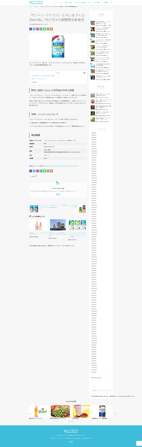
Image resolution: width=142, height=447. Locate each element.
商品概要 (34, 82)
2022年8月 (94, 239)
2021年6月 (94, 270)
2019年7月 (94, 322)
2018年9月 (94, 345)
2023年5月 (94, 218)
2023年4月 (94, 220)
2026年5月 (94, 139)
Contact (61, 245)
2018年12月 (94, 338)
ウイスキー (75, 2)
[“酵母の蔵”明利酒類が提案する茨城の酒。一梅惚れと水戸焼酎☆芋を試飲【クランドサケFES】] (93, 107)
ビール (61, 2)
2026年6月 (94, 137)
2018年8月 (94, 347)
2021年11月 (94, 259)
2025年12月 (94, 151)
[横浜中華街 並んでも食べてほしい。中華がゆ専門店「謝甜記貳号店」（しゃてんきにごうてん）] (93, 35)
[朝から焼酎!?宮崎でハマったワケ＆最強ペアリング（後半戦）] (93, 23)
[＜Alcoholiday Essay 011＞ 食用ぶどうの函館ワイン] (81, 405)
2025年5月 (94, 166)
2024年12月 (94, 178)
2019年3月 (94, 331)
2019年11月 (94, 313)
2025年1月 (94, 175)
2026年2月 (94, 146)
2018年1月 (94, 363)
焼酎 (70, 2)
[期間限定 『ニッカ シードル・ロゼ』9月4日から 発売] (39, 225)
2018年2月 (94, 360)
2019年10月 (94, 315)
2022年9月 (94, 236)
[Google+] (37, 29)
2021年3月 (94, 277)
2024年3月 (94, 198)
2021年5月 (94, 272)
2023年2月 (94, 225)
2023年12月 (94, 205)
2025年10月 (94, 155)
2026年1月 (94, 148)
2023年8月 (94, 211)
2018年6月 (94, 351)
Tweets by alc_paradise (96, 377)
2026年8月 (94, 133)
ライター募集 (96, 2)
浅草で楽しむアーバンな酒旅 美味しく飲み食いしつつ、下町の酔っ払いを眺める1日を (58, 234)
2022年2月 (94, 252)
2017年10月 (94, 369)
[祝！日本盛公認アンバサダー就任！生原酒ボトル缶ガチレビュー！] (93, 71)
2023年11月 (94, 207)
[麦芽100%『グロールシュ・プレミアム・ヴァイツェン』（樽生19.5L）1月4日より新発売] (39, 405)
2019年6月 (94, 324)
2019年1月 (94, 336)
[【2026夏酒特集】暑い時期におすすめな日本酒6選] (93, 65)
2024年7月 (94, 189)
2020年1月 (94, 309)
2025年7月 (94, 162)
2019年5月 (94, 327)
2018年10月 (94, 342)
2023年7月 (94, 214)
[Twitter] (34, 29)
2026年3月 (94, 144)
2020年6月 (94, 297)
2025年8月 (94, 160)
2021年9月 (94, 263)
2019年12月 (94, 311)
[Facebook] (30, 29)
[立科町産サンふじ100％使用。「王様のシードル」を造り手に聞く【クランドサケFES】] (93, 113)
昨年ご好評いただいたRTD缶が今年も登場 (43, 75)
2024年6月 (94, 191)
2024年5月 (94, 193)
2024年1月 (94, 202)
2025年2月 (94, 173)
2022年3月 (94, 250)
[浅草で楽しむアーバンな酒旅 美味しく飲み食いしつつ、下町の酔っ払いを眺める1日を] (58, 225)
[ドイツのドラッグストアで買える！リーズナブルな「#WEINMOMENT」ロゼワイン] (93, 59)
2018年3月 (94, 358)
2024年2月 (94, 200)
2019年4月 (94, 329)
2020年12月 (94, 284)
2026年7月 (94, 135)
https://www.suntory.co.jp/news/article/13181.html (65, 166)
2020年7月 (94, 295)
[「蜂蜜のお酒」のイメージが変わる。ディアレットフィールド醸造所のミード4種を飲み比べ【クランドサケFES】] (93, 77)
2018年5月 (94, 354)
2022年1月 (94, 254)
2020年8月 (94, 293)
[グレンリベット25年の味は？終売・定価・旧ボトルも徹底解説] (93, 29)
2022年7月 (94, 241)
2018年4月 (94, 356)
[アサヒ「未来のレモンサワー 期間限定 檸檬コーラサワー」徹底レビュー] (93, 101)
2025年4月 (94, 169)
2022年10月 (94, 234)
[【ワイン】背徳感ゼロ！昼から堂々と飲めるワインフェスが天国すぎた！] (93, 53)
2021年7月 (94, 268)
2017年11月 (94, 367)
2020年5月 (94, 300)
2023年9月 (94, 209)
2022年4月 (94, 248)
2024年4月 (94, 196)
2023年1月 (94, 227)
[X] (59, 194)
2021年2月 (94, 279)
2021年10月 (94, 261)
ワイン (56, 2)
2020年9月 (94, 290)
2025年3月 (94, 171)
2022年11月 (94, 232)
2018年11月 (94, 340)
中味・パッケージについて (39, 79)
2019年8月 (94, 320)
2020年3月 (94, 304)
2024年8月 (94, 187)
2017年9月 (94, 372)
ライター (89, 2)
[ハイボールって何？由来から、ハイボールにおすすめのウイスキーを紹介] (93, 47)
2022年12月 (94, 230)
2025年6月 (94, 164)
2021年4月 (94, 275)
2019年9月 (94, 318)
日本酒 (66, 2)
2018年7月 (94, 349)
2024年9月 (94, 184)
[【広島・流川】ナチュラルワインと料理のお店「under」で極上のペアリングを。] (93, 95)
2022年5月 (94, 245)
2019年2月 (94, 333)
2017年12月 (94, 365)
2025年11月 (94, 153)
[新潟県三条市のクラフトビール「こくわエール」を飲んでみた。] (60, 405)
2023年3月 (94, 223)
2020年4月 (94, 302)
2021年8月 (94, 266)
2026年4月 (94, 142)
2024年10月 (94, 182)
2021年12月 (94, 257)
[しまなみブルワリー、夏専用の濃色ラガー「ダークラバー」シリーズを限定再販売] (93, 41)
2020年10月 (94, 288)
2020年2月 (94, 306)
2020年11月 (94, 286)
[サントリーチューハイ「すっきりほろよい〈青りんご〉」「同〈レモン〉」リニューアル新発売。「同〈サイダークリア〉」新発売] (77, 225)
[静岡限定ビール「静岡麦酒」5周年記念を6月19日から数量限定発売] (102, 405)
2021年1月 (94, 281)
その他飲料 (82, 2)
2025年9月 (94, 157)
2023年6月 (94, 216)
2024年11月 (94, 180)
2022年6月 (94, 243)
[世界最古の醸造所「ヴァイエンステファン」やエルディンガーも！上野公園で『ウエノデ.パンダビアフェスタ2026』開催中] (93, 119)
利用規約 (106, 2)
